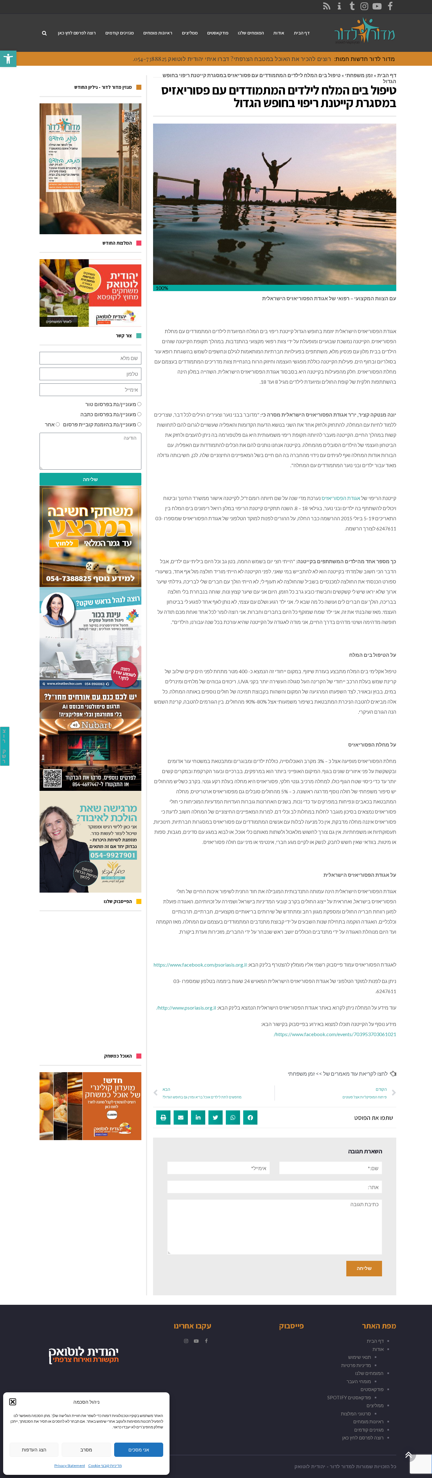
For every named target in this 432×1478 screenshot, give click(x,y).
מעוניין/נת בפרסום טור (110, 404)
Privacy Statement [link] (69, 1465)
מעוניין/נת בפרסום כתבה (108, 414)
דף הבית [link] (386, 75)
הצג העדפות (34, 1450)
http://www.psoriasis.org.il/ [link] (186, 1008)
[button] (12, 1402)
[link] (8, 59)
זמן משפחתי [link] (359, 75)
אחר (50, 424)
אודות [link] (378, 1349)
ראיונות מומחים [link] (368, 1421)
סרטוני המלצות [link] (356, 1413)
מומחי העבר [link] (359, 1381)
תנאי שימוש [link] (359, 1357)
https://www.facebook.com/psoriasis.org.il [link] (200, 965)
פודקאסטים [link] (372, 1389)
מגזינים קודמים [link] (369, 1429)
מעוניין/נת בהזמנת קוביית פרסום (99, 424)
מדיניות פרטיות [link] (356, 1365)
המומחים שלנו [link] (369, 1373)
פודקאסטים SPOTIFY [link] (349, 1397)
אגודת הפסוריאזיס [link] (341, 498)
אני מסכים (138, 1450)
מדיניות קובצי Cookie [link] (105, 1465)
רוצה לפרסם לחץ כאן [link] (363, 1437)
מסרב (86, 1450)
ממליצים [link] (375, 1405)
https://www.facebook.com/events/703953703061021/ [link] (335, 1034)
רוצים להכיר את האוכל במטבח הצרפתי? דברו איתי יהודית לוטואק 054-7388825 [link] (232, 59)
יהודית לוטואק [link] (309, 1466)
